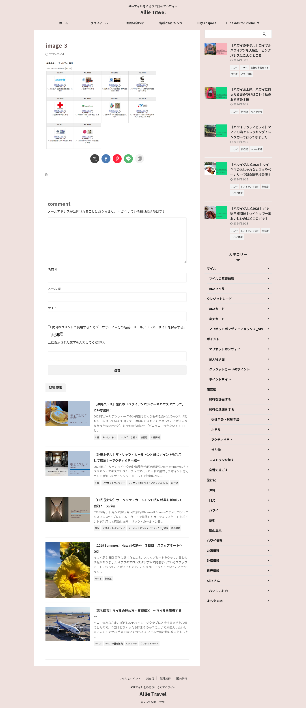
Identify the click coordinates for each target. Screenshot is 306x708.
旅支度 (150, 678)
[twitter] (94, 158)
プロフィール (99, 23)
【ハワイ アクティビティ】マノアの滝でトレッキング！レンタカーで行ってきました (250, 131)
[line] (128, 158)
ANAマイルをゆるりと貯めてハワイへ (153, 687)
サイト (52, 308)
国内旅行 (181, 678)
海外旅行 (165, 678)
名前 (53, 269)
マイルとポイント (130, 678)
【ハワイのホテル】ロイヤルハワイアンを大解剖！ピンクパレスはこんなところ (250, 50)
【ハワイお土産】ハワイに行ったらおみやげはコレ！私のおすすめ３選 (250, 94)
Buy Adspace (206, 23)
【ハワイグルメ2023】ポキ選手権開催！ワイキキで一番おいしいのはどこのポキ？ (250, 213)
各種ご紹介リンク (171, 23)
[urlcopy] (139, 158)
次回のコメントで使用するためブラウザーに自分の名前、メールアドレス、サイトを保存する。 (119, 327)
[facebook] (105, 158)
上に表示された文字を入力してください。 (77, 342)
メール (54, 288)
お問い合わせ (135, 23)
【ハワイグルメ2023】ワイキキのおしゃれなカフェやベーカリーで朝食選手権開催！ (250, 169)
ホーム (63, 23)
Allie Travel (153, 12)
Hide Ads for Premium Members (242, 24)
